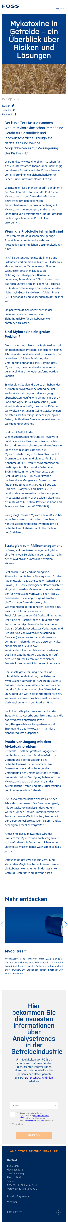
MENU (60, 9)
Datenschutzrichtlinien (39, 1078)
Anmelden (34, 1135)
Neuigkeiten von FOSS (34, 1117)
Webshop (12, 1202)
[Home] (10, 6)
